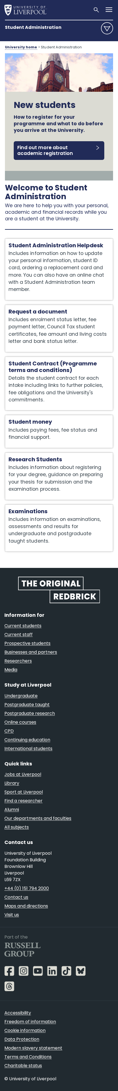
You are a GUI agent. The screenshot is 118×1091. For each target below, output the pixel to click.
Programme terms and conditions (44, 359)
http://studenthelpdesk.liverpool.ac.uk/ (50, 241)
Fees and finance (25, 418)
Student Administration (33, 27)
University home (21, 47)
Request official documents (37, 307)
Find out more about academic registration (45, 150)
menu (107, 28)
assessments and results (34, 507)
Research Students (27, 455)
